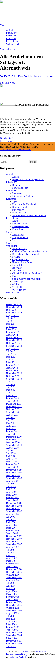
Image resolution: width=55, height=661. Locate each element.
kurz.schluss (18, 210)
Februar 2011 (12, 431)
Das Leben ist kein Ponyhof (25, 254)
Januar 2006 (12, 599)
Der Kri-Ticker (19, 223)
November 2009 (14, 472)
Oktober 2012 (13, 376)
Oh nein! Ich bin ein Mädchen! (27, 273)
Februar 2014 (12, 332)
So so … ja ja (18, 281)
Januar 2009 (12, 500)
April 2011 (11, 425)
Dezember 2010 (14, 436)
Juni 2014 (11, 321)
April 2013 (11, 359)
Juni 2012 (11, 387)
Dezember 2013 (14, 337)
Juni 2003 (11, 646)
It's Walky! (17, 267)
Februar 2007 (12, 563)
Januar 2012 (12, 401)
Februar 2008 (12, 530)
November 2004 (14, 632)
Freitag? (16, 256)
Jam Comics (18, 270)
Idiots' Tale (17, 265)
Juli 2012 (10, 384)
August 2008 (12, 514)
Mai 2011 (10, 423)
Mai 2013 (10, 356)
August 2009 (12, 481)
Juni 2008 (11, 519)
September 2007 (14, 544)
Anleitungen (18, 234)
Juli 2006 (10, 583)
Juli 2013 (10, 351)
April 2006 (11, 591)
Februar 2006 (12, 596)
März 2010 (11, 461)
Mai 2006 (10, 588)
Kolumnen (11, 38)
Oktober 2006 (13, 574)
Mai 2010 (10, 456)
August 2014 (12, 315)
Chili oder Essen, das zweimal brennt (30, 251)
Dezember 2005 (14, 602)
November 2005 (14, 605)
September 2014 (14, 312)
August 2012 (12, 381)
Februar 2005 (12, 627)
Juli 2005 (10, 616)
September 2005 (14, 610)
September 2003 (14, 643)
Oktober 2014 (13, 310)
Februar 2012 (12, 398)
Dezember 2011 (13, 403)
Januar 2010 (12, 467)
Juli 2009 (10, 483)
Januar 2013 (12, 368)
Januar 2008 (12, 533)
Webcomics (11, 245)
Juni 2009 (11, 486)
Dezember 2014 (14, 304)
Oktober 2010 (13, 442)
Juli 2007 (10, 550)
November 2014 (14, 307)
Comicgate (25, 651)
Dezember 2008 (14, 503)
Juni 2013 (11, 354)
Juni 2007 (11, 552)
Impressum (40, 651)
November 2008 (14, 505)
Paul (14, 276)
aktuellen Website (18, 657)
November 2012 (14, 373)
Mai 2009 (10, 489)
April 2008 (11, 525)
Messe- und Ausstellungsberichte (28, 179)
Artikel (9, 30)
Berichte (16, 185)
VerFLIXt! (17, 287)
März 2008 (11, 527)
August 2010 (12, 447)
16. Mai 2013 (6, 138)
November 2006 (14, 572)
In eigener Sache (20, 237)
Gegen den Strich (20, 259)
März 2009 (11, 494)
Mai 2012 (10, 390)
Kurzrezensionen (20, 226)
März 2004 (11, 638)
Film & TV (11, 33)
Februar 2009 (12, 497)
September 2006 (14, 577)
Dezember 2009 (14, 470)
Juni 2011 (10, 420)
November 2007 (14, 539)
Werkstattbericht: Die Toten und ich (29, 215)
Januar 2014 (12, 334)
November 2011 (14, 406)
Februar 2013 (12, 365)
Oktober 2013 (13, 343)
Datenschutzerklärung (16, 654)
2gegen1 (16, 201)
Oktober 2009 (13, 475)
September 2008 (14, 511)
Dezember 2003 (14, 641)
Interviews (11, 35)
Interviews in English (22, 196)
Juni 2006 (11, 585)
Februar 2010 (12, 464)
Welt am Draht (13, 44)
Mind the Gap (19, 212)
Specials (10, 232)
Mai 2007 (10, 555)
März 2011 (11, 428)
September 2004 (14, 635)
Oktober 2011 (12, 409)
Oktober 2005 (13, 607)
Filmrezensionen (20, 187)
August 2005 (12, 613)
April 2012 (11, 392)
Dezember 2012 (14, 370)
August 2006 (12, 580)
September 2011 (14, 412)
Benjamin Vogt (7, 82)
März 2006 (11, 594)
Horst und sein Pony (22, 262)
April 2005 (11, 621)
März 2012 (11, 395)
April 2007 (11, 558)
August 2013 (12, 348)
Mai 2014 (10, 323)
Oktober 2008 (13, 508)
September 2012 (14, 379)
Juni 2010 (11, 453)
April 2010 (11, 459)
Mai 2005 (10, 618)
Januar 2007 (12, 566)
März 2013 (11, 362)
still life (15, 284)
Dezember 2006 (14, 569)
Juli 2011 (10, 417)
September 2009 (14, 478)
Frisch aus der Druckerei (24, 204)
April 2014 (11, 326)
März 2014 (11, 329)
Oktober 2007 (13, 541)
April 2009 (11, 492)
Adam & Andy (19, 248)
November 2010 (14, 439)
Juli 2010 (10, 450)
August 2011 (12, 414)
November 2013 (14, 340)
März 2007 (11, 561)
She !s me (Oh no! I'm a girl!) (26, 278)
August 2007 (12, 547)
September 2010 (14, 445)
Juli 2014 (10, 318)
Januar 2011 (12, 434)
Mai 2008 (10, 522)
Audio (15, 221)
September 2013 (14, 345)
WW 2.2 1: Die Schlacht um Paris (26, 76)
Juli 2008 (10, 516)
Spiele (9, 243)
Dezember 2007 (14, 536)
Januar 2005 (12, 630)
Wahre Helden (19, 290)
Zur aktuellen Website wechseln (15, 149)
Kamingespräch (19, 207)
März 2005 (11, 624)
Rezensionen (12, 41)
